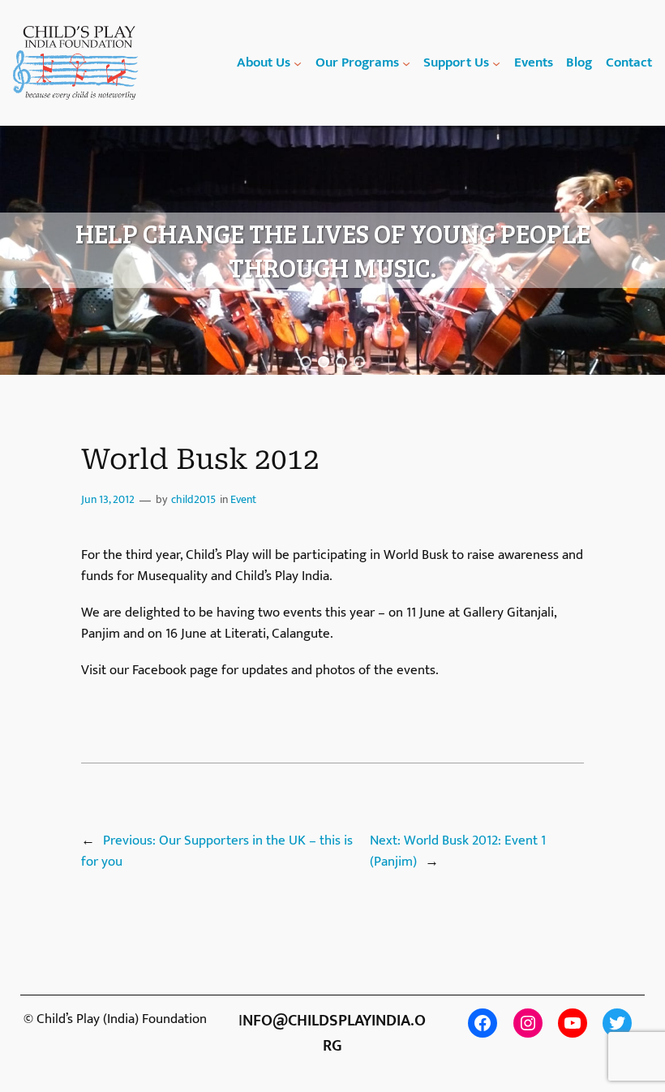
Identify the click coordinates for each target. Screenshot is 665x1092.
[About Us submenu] (298, 62)
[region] (332, 251)
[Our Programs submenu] (406, 62)
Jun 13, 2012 (108, 499)
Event (243, 499)
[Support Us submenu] (496, 62)
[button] (305, 362)
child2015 (193, 499)
